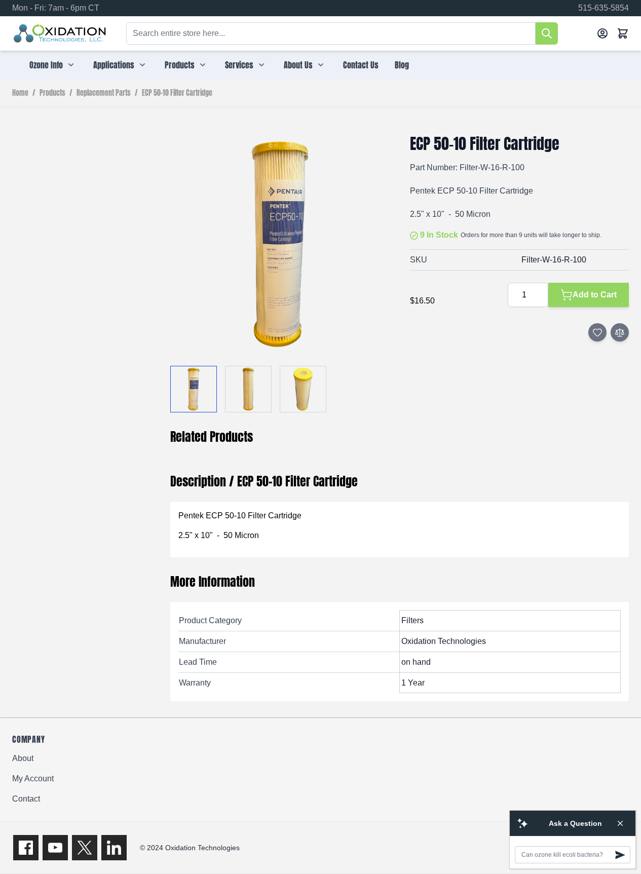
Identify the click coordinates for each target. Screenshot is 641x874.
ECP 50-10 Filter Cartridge (177, 93)
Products (180, 65)
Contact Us (361, 65)
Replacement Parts (104, 93)
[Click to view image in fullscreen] (279, 244)
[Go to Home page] (60, 33)
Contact (26, 798)
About (22, 758)
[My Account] (602, 33)
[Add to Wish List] (597, 332)
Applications (113, 65)
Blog (402, 65)
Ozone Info (46, 65)
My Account (33, 778)
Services (239, 65)
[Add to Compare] (620, 332)
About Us (298, 65)
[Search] (547, 33)
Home (20, 93)
